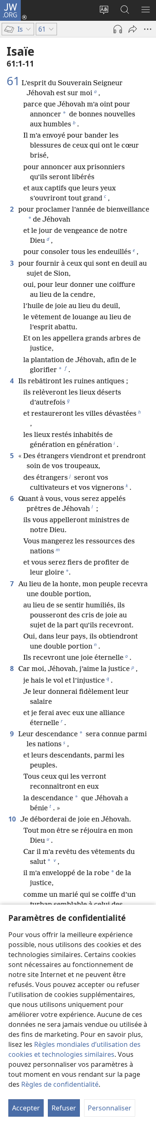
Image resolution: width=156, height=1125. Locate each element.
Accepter (26, 1108)
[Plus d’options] (147, 29)
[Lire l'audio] (117, 29)
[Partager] (132, 29)
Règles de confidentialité (60, 1084)
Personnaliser (109, 1108)
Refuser (64, 1108)
